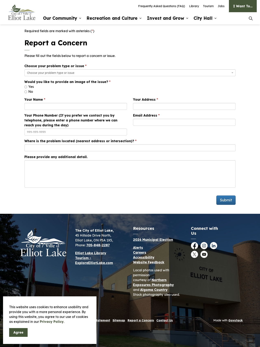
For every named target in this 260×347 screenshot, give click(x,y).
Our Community (60, 18)
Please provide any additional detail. (56, 157)
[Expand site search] (251, 18)
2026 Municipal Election (153, 240)
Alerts (138, 248)
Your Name (33, 99)
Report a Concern (141, 320)
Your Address (144, 99)
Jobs (221, 6)
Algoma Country (154, 290)
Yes (30, 87)
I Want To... (242, 6)
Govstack (235, 320)
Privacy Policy (52, 322)
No (30, 91)
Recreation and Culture (112, 18)
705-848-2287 (98, 245)
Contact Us (164, 320)
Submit (226, 200)
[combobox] (130, 72)
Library (194, 6)
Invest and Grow (165, 18)
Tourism (208, 6)
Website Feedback (148, 262)
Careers (139, 252)
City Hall (203, 18)
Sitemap (119, 320)
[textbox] (129, 73)
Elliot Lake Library (90, 253)
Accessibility (143, 257)
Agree (18, 332)
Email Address (145, 115)
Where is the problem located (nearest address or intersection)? (79, 141)
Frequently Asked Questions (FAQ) (161, 6)
